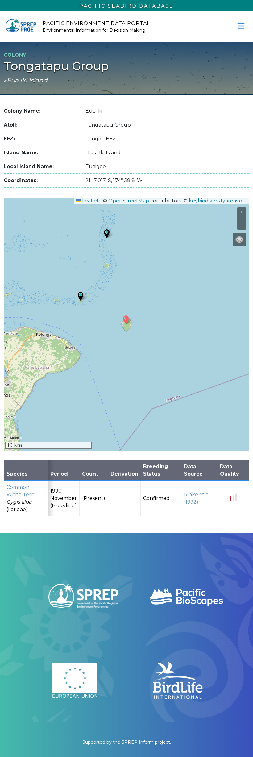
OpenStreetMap (128, 201)
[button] (107, 234)
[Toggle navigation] (241, 26)
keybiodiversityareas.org (218, 201)
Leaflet (90, 201)
